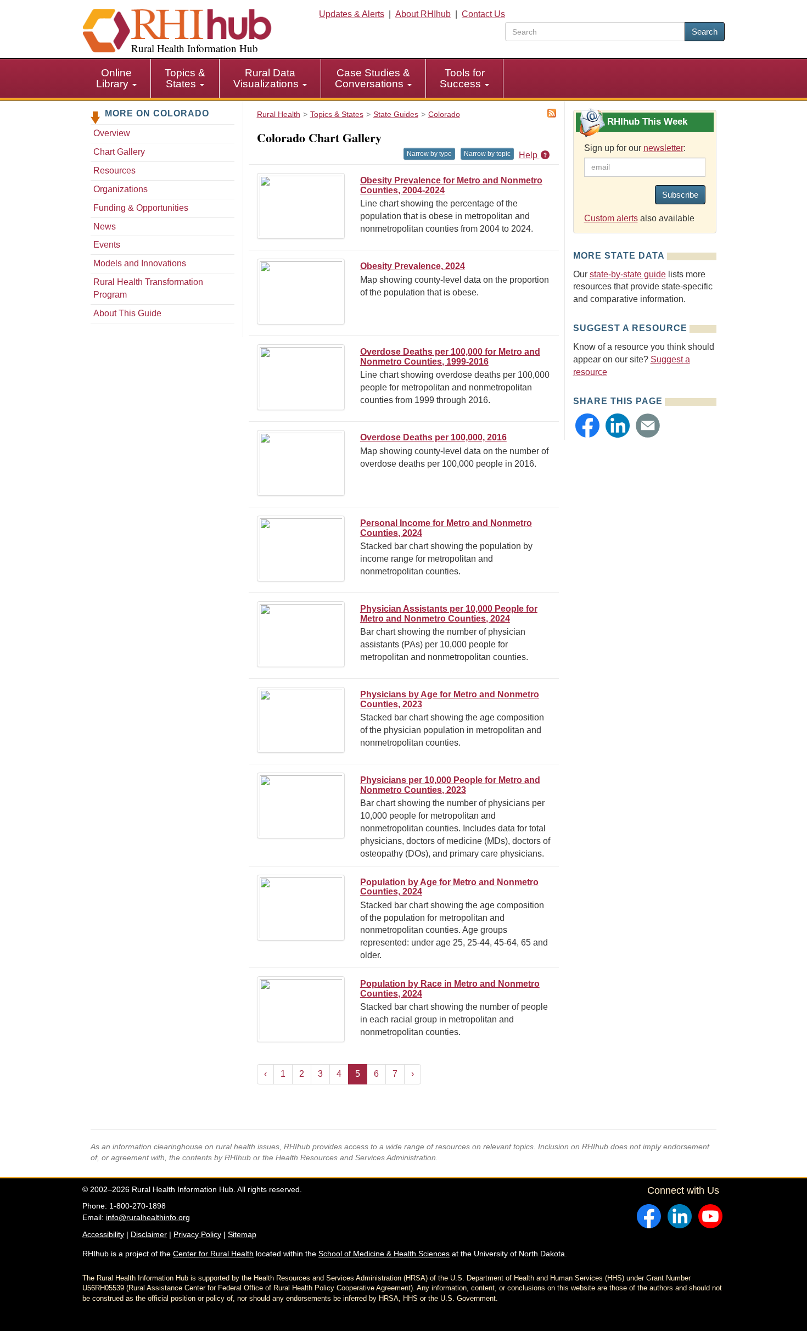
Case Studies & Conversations (372, 78)
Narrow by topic (487, 154)
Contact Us (483, 14)
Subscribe (680, 194)
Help (529, 155)
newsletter (663, 148)
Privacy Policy (197, 1234)
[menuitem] (116, 78)
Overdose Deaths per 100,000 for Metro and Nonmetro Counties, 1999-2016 (450, 356)
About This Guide (127, 313)
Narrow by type (429, 154)
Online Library (114, 78)
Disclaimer (149, 1234)
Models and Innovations (139, 263)
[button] (587, 425)
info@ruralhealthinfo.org (148, 1217)
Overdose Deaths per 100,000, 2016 (433, 437)
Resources (114, 170)
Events (106, 244)
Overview (111, 133)
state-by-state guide (628, 274)
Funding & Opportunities (140, 207)
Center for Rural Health (213, 1253)
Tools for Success (462, 78)
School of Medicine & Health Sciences (384, 1253)
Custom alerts (611, 218)
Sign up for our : (635, 148)
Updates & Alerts (351, 14)
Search (705, 31)
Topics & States (185, 78)
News (104, 226)
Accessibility (103, 1234)
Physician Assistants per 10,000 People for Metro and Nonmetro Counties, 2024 (448, 613)
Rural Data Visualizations (267, 78)
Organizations (120, 189)
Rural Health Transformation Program (148, 288)
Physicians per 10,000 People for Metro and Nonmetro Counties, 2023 (450, 785)
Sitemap (242, 1234)
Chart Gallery (119, 151)
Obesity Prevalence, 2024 (412, 266)
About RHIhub (423, 14)
